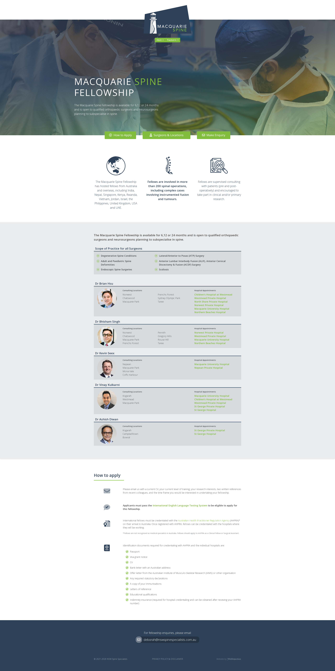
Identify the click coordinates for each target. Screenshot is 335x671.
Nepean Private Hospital (208, 367)
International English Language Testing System (180, 505)
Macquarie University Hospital (211, 308)
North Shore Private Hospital (211, 301)
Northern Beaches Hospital (210, 312)
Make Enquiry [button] (215, 135)
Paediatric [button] (172, 40)
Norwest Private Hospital (209, 305)
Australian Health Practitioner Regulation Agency (203, 520)
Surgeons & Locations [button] (167, 135)
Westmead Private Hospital (210, 298)
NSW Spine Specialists (117, 659)
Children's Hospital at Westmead (213, 294)
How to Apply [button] (122, 135)
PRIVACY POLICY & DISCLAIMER (167, 659)
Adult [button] (160, 40)
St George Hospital (205, 409)
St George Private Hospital (209, 406)
